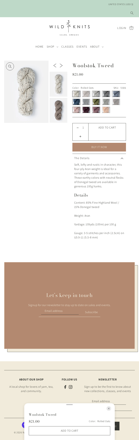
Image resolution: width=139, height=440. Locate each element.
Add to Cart (107, 127)
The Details (82, 158)
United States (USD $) (120, 4)
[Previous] (55, 65)
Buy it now (99, 147)
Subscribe (91, 312)
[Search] (132, 13)
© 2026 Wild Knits (24, 432)
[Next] (61, 65)
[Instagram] (70, 387)
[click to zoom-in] (10, 66)
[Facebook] (65, 387)
